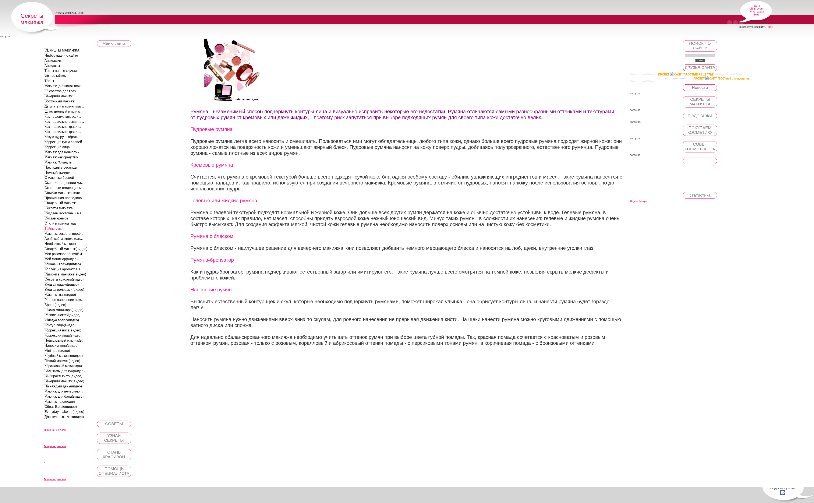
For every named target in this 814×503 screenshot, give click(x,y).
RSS (770, 26)
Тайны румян (756, 8)
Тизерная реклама (55, 429)
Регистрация (756, 11)
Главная (756, 5)
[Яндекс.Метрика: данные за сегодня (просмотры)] (638, 201)
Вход (756, 14)
